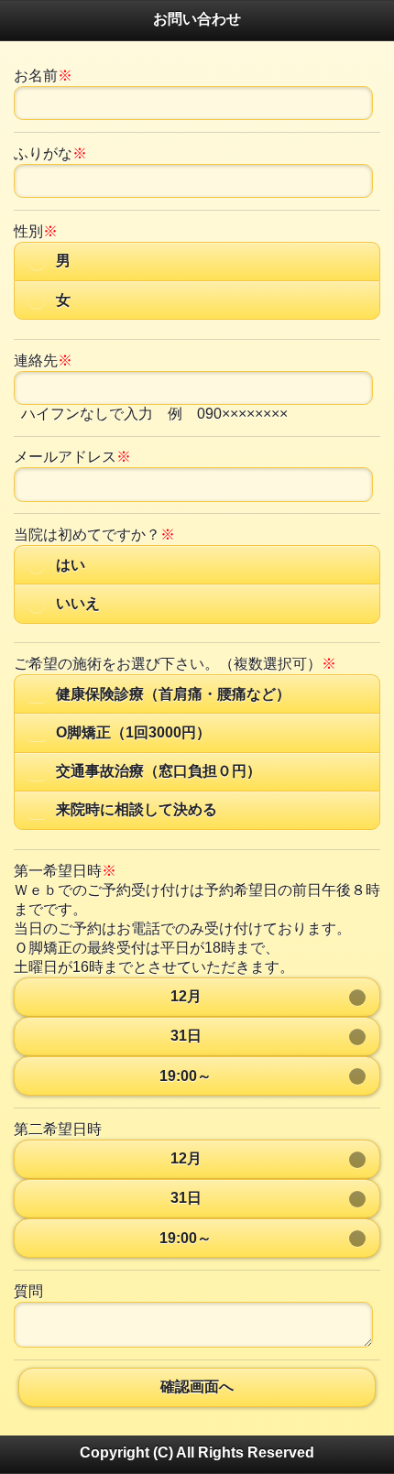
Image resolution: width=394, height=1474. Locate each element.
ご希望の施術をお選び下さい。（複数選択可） (175, 663)
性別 (36, 231)
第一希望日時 (65, 871)
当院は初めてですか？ (94, 534)
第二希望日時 (58, 1129)
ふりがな (50, 153)
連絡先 (43, 360)
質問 (28, 1291)
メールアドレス (72, 456)
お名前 (43, 75)
